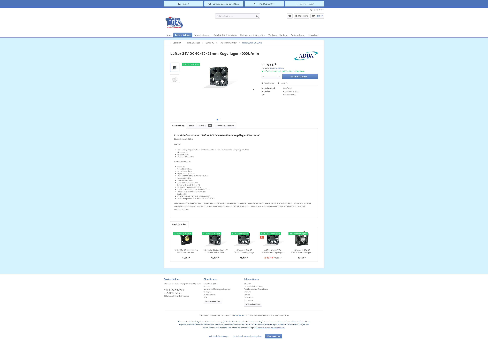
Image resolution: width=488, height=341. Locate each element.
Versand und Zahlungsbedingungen (217, 289)
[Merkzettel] (290, 16)
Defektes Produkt (210, 283)
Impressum (248, 300)
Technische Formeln (225, 125)
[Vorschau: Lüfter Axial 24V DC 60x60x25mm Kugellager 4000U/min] (174, 67)
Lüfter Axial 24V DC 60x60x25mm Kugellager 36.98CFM (244, 251)
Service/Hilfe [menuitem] (317, 10)
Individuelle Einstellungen (218, 336)
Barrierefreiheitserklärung (253, 286)
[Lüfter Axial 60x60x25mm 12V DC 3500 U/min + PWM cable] (215, 239)
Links (191, 125)
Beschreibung (178, 125)
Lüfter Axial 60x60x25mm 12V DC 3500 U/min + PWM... (215, 251)
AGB (205, 297)
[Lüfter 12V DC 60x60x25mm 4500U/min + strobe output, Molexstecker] (186, 239)
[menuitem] (237, 16)
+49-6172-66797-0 (174, 289)
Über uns (247, 292)
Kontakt (207, 286)
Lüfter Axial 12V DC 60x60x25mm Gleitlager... (302, 251)
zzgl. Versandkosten (277, 68)
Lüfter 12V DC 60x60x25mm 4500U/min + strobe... (186, 251)
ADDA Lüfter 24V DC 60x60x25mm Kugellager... (273, 251)
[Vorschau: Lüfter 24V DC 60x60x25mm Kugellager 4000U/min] (174, 78)
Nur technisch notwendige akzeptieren (247, 336)
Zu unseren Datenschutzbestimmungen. (270, 328)
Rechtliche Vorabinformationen (256, 289)
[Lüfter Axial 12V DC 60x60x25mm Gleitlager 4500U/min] (302, 239)
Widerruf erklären (212, 301)
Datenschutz (249, 297)
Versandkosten (238, 315)
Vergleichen (269, 83)
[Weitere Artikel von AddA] (306, 55)
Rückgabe (207, 292)
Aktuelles (247, 283)
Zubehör (205, 125)
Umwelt (247, 294)
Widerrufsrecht (209, 294)
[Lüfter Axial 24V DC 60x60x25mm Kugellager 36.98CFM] (244, 239)
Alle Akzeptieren (273, 336)
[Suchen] (257, 16)
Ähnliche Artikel (179, 224)
